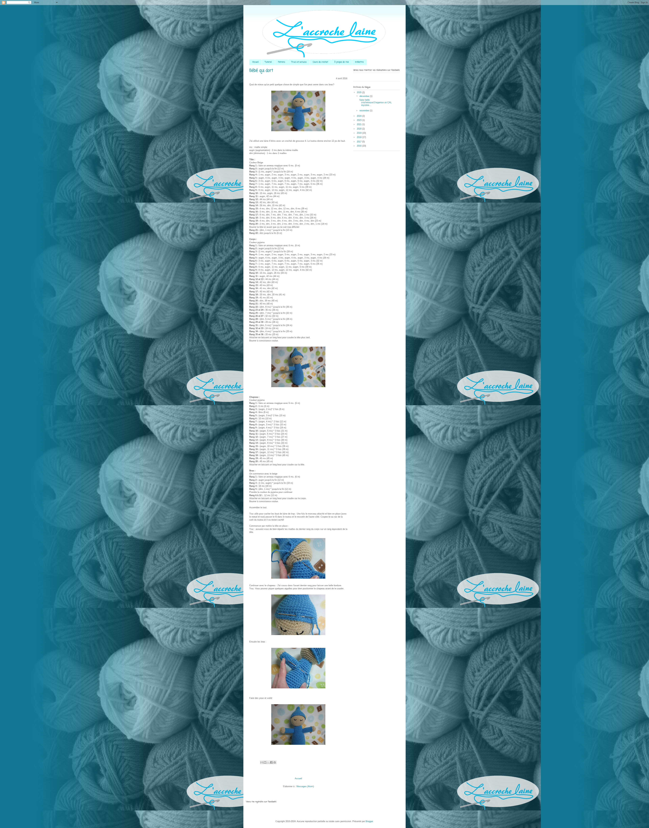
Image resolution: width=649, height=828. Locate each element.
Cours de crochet (320, 62)
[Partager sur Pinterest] (274, 762)
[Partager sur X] (268, 762)
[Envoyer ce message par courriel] (261, 762)
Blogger (369, 821)
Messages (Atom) (305, 786)
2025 (359, 92)
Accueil (255, 62)
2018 (359, 137)
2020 (359, 128)
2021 (359, 124)
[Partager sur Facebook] (271, 762)
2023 (359, 120)
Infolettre (359, 62)
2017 (359, 141)
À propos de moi (341, 62)
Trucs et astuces (299, 62)
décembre (364, 96)
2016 (359, 146)
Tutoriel (268, 62)
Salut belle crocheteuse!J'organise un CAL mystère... (375, 102)
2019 (359, 133)
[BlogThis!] (265, 762)
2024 (359, 116)
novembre (364, 110)
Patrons (281, 62)
